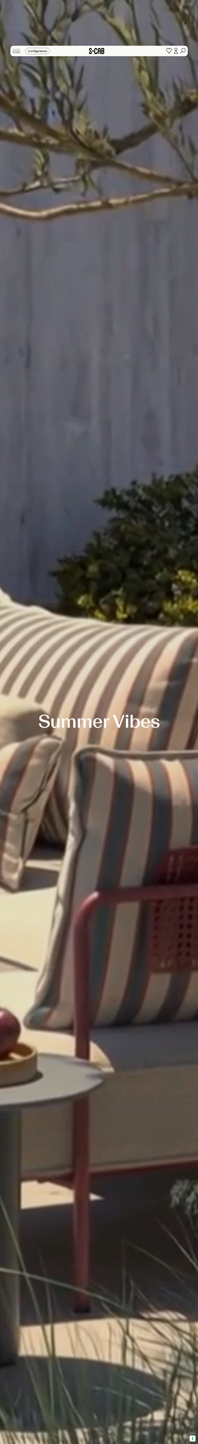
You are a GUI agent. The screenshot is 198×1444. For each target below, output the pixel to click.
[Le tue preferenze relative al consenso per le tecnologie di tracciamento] (193, 1439)
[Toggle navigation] (17, 51)
